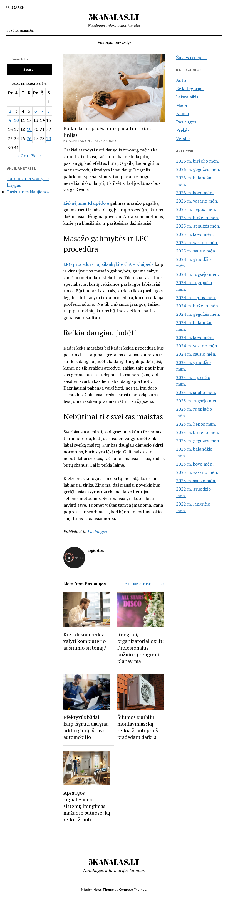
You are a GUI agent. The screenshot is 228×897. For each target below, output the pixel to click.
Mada (181, 105)
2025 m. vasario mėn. (197, 242)
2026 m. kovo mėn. (195, 192)
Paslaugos (97, 532)
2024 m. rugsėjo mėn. (197, 274)
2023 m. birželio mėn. (197, 432)
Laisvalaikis (187, 97)
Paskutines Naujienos (28, 192)
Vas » (36, 156)
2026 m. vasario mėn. (197, 201)
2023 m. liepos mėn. (196, 424)
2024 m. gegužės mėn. (198, 314)
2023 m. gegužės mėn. (198, 441)
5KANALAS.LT (114, 17)
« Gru (22, 156)
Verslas (183, 138)
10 (16, 120)
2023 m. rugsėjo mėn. (197, 401)
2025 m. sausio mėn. (196, 251)
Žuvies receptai (191, 57)
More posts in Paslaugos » (145, 584)
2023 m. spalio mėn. (196, 392)
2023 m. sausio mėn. (196, 480)
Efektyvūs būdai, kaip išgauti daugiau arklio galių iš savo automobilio (86, 727)
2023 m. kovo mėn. (195, 464)
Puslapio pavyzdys (115, 42)
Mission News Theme (97, 889)
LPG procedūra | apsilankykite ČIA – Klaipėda (108, 264)
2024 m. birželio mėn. (197, 306)
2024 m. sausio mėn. (196, 354)
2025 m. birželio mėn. (197, 217)
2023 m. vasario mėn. (197, 472)
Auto (181, 80)
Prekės (182, 130)
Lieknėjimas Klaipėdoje (86, 203)
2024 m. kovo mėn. (195, 337)
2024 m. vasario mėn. (197, 346)
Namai (182, 113)
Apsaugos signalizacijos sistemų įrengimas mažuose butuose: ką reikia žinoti (86, 806)
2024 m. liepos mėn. (196, 297)
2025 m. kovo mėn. (195, 234)
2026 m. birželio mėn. (197, 161)
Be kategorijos (190, 88)
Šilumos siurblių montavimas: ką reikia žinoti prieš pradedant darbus (137, 727)
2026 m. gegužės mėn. (198, 169)
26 (29, 138)
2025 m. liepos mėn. (196, 209)
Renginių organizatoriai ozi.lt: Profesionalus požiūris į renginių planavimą (140, 647)
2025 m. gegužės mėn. (198, 226)
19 (29, 129)
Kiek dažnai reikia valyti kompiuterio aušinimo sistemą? (84, 641)
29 (48, 138)
